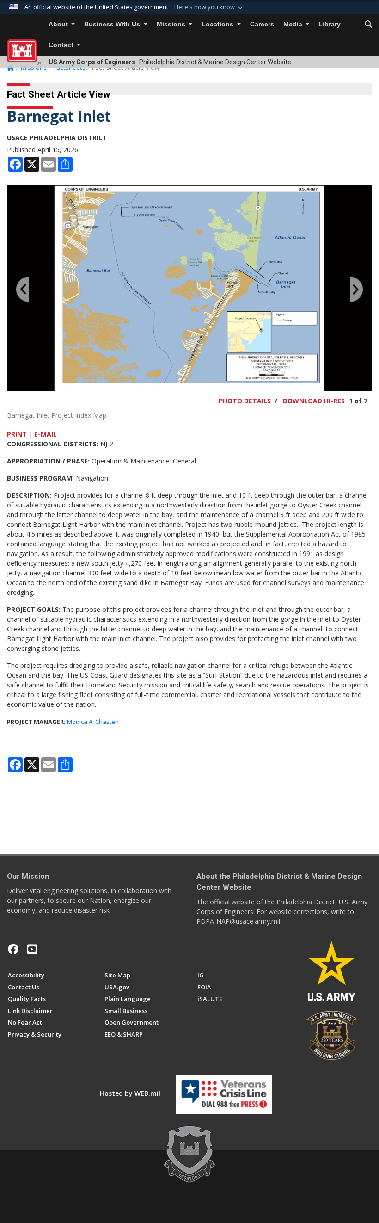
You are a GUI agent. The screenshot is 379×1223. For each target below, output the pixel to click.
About (59, 24)
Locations (218, 24)
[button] (209, 7)
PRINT (17, 434)
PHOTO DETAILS (245, 400)
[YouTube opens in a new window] (32, 949)
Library (329, 24)
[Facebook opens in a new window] (13, 949)
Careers (262, 24)
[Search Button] (368, 24)
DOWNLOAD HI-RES (314, 400)
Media (293, 24)
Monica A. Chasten (93, 721)
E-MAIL (45, 434)
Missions (172, 24)
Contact (62, 45)
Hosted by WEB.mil (130, 1093)
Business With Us (113, 24)
